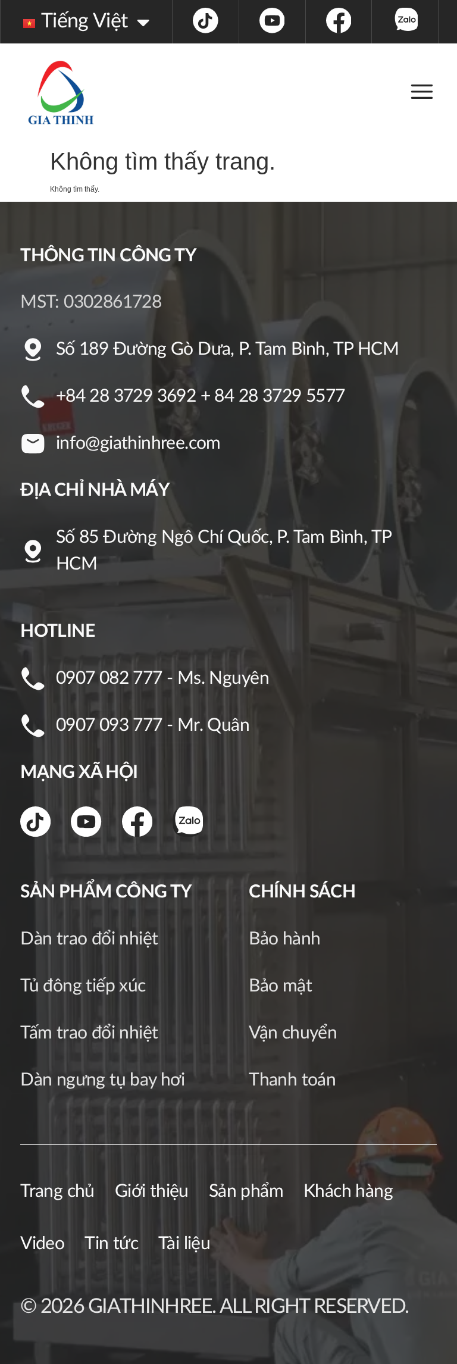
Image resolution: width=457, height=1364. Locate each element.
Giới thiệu (152, 1191)
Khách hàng (348, 1191)
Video (42, 1244)
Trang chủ (57, 1191)
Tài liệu (184, 1244)
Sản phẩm (246, 1191)
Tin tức (111, 1244)
